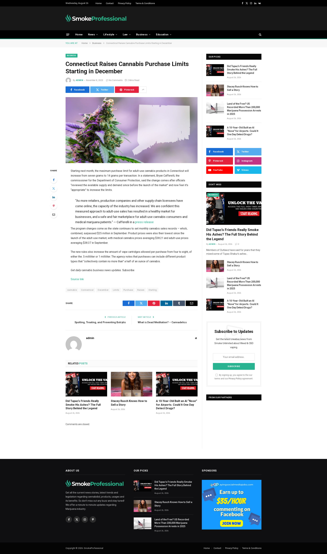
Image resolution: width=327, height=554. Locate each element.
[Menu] (67, 34)
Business (141, 34)
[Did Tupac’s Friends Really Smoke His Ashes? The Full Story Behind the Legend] (86, 384)
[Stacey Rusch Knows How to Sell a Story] (131, 384)
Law (125, 34)
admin (79, 80)
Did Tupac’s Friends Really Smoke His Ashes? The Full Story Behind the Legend (83, 404)
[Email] (53, 214)
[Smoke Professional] (97, 18)
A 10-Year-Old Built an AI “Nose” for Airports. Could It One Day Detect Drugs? (176, 404)
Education (162, 34)
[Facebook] (53, 179)
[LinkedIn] (53, 197)
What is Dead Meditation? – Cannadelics (162, 322)
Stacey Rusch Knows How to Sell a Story (129, 402)
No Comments (116, 80)
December (103, 290)
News (91, 34)
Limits (116, 290)
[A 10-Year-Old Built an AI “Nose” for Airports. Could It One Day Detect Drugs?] (177, 384)
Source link (77, 279)
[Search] (259, 34)
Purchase (128, 290)
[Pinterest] (53, 205)
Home (99, 3)
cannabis (72, 290)
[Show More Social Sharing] (143, 89)
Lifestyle (108, 34)
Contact (110, 3)
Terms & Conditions (145, 3)
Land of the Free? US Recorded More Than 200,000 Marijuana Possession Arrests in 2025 (244, 108)
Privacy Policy (124, 3)
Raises (140, 290)
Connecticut (87, 290)
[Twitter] (53, 188)
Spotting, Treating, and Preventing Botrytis (100, 322)
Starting (153, 290)
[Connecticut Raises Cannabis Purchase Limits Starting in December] (132, 130)
